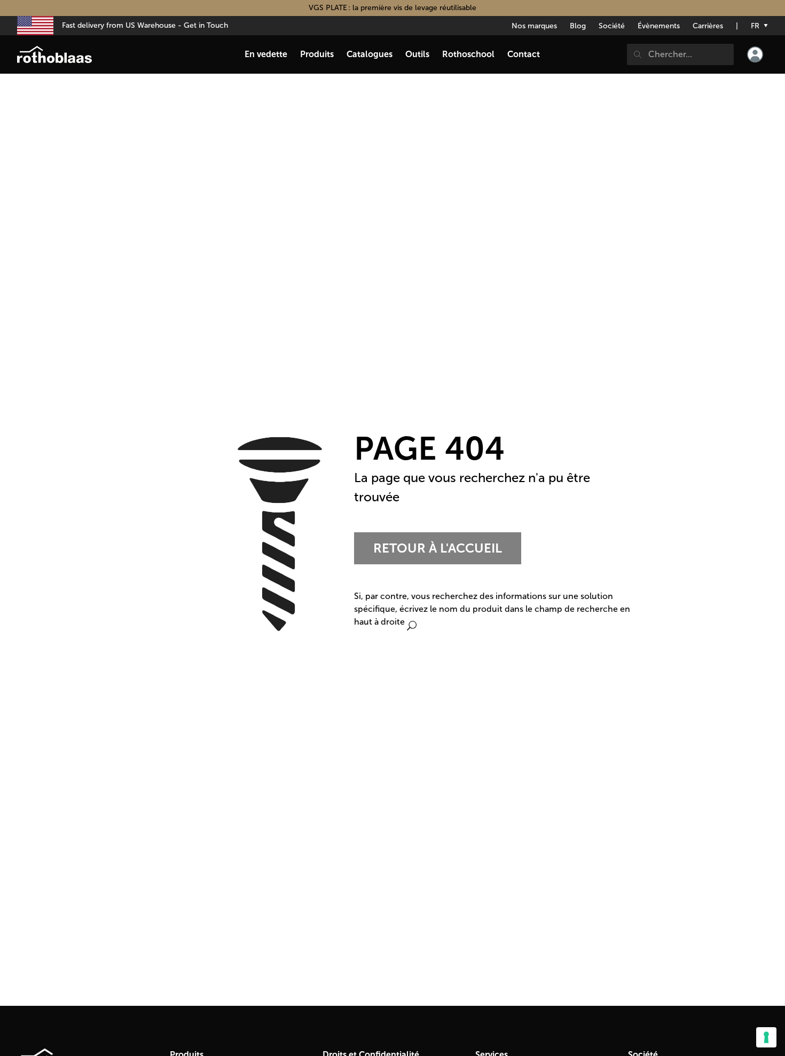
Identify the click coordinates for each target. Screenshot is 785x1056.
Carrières (708, 26)
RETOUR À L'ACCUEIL (437, 548)
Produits (317, 54)
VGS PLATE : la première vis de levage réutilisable (392, 8)
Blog (578, 26)
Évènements (659, 26)
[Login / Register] (755, 54)
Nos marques (534, 26)
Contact (523, 54)
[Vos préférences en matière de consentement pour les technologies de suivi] (766, 1037)
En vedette (266, 54)
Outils (417, 54)
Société (612, 26)
